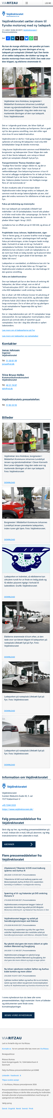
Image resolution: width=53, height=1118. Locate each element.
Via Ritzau (44, 1048)
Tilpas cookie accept (10, 1080)
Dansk (4, 1108)
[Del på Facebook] (8, 38)
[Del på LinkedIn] (13, 38)
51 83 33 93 (11, 405)
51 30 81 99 (11, 361)
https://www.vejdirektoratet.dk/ (17, 809)
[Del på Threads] (22, 38)
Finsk (31, 1108)
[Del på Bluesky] (26, 38)
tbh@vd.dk (7, 388)
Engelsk (11, 1108)
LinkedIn (6, 1075)
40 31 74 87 (11, 385)
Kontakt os (6, 1048)
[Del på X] (17, 38)
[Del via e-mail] (36, 38)
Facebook (15, 1075)
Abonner (9, 844)
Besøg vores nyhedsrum (18, 1015)
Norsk (18, 1108)
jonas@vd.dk (8, 364)
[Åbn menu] (27, 3)
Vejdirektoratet (29, 30)
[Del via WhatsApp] (31, 38)
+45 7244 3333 (9, 805)
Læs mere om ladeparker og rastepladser (20, 336)
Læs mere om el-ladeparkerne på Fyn (18, 330)
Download (9, 482)
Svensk (25, 1108)
